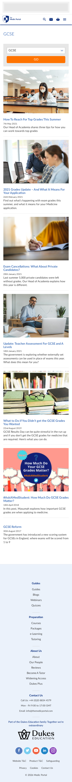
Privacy (23, 768)
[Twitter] (27, 750)
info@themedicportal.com (39, 711)
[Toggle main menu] (64, 19)
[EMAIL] (51, 19)
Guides (36, 589)
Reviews (36, 667)
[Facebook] (18, 750)
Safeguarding (53, 761)
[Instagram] (53, 750)
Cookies (34, 768)
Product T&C (36, 761)
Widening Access (36, 678)
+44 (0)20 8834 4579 (40, 700)
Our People (36, 662)
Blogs (36, 594)
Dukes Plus (36, 683)
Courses (36, 623)
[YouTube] (36, 750)
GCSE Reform (12, 527)
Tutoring (36, 639)
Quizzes (36, 605)
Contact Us (47, 768)
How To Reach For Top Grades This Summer (32, 119)
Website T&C (19, 761)
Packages (36, 628)
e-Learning (36, 634)
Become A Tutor (36, 673)
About (36, 657)
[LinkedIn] (44, 750)
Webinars (36, 600)
